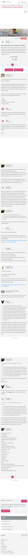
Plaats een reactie (8, 69)
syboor (7, 228)
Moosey (8, 301)
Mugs (7, 108)
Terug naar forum (6, 521)
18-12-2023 (7, 42)
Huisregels (3, 548)
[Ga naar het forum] (22, 2)
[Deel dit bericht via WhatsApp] (13, 59)
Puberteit (19, 5)
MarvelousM (9, 75)
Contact (3, 544)
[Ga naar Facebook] (22, 535)
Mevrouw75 (8, 165)
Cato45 (7, 41)
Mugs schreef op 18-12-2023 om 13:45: (11, 214)
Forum (8, 5)
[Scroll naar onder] (25, 11)
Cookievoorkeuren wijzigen (7, 552)
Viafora (3, 535)
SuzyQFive (8, 429)
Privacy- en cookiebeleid (6, 551)
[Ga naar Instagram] (25, 535)
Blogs (2, 543)
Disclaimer (3, 549)
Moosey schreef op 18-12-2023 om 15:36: (12, 363)
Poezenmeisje (9, 267)
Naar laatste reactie (19, 69)
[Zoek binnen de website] (19, 2)
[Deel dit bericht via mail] (16, 59)
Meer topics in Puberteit (7, 526)
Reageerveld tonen (5, 510)
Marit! (7, 120)
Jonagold (8, 187)
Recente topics (5, 523)
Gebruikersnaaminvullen (12, 291)
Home (3, 5)
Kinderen (13, 5)
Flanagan (8, 248)
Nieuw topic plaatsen (7, 529)
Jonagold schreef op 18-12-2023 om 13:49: (12, 305)
